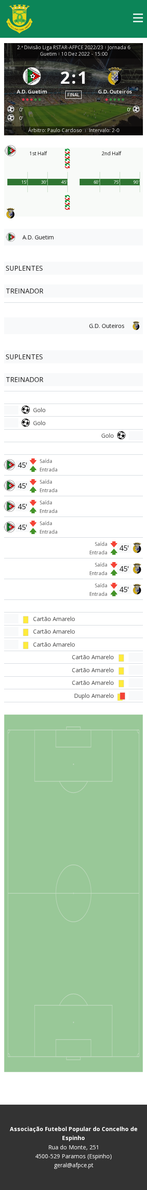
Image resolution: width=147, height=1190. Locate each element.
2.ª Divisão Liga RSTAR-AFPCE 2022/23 (60, 47)
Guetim (48, 54)
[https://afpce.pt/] (19, 19)
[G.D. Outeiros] (115, 82)
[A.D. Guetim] (32, 82)
